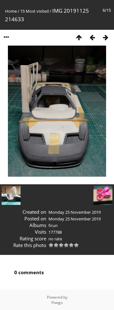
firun (53, 225)
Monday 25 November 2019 (74, 212)
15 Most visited (34, 11)
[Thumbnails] (79, 37)
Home (11, 11)
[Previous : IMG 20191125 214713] (92, 37)
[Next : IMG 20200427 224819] (105, 37)
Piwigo (57, 302)
